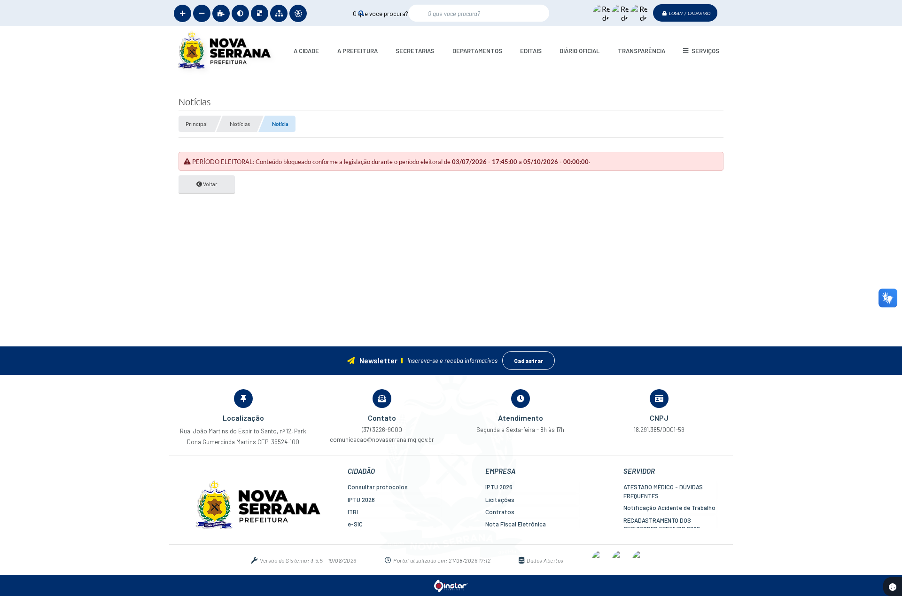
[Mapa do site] (279, 13)
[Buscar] (361, 13)
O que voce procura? (380, 13)
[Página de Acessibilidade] (298, 13)
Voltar (210, 183)
